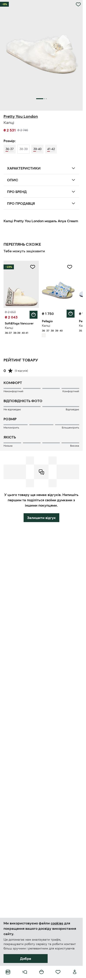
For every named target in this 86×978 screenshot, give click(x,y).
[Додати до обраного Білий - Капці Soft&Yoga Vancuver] (32, 266)
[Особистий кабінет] (74, 972)
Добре (25, 958)
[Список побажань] (58, 972)
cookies (57, 923)
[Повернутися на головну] (8, 972)
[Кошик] (41, 972)
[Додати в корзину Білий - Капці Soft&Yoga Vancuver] (33, 315)
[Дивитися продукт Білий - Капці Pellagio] (58, 284)
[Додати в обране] (78, 4)
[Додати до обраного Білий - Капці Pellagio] (69, 266)
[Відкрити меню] (24, 972)
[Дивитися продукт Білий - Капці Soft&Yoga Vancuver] (21, 284)
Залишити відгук (41, 517)
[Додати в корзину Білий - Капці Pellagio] (71, 314)
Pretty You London (21, 116)
